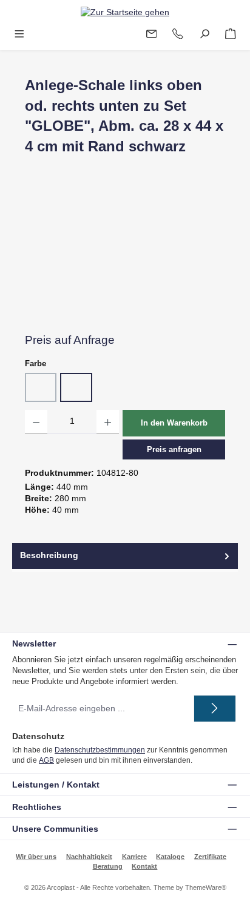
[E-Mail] (151, 34)
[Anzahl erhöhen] (107, 422)
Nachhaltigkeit (89, 856)
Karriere (134, 856)
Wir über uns (36, 856)
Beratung (108, 866)
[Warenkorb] (230, 34)
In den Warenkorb (174, 422)
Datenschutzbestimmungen (100, 750)
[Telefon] (177, 34)
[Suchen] (204, 34)
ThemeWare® (205, 887)
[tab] (125, 556)
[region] (125, 256)
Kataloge (170, 856)
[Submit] (215, 708)
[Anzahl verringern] (36, 422)
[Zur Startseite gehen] (125, 12)
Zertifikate (210, 856)
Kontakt (144, 866)
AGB (46, 760)
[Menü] (19, 34)
